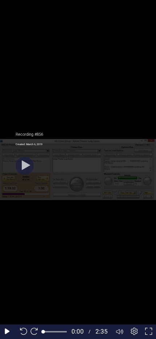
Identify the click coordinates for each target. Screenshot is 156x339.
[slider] (55, 331)
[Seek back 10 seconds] (22, 331)
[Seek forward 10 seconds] (36, 331)
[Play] (25, 166)
